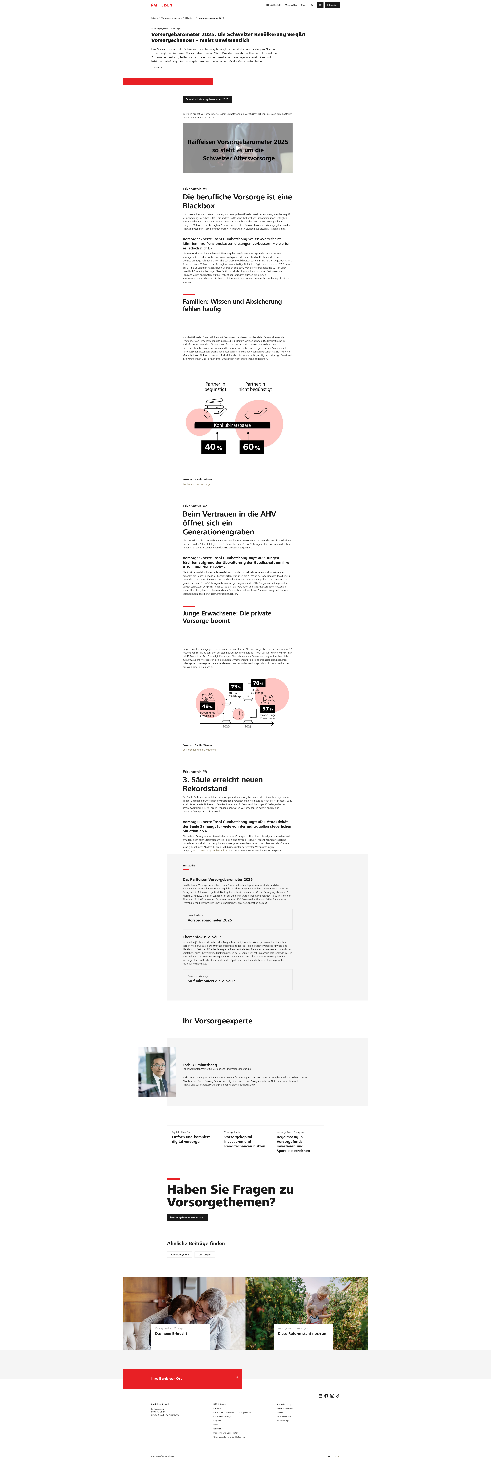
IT (339, 1456)
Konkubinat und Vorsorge (196, 484)
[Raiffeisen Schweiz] (161, 5)
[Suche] (312, 5)
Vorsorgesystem (179, 1254)
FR (334, 1456)
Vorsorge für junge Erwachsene (199, 749)
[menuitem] (273, 5)
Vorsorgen (205, 1254)
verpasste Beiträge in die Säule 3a (210, 850)
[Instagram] (332, 1396)
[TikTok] (338, 1396)
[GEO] (237, 1377)
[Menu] (320, 5)
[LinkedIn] (320, 1396)
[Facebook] (326, 1396)
